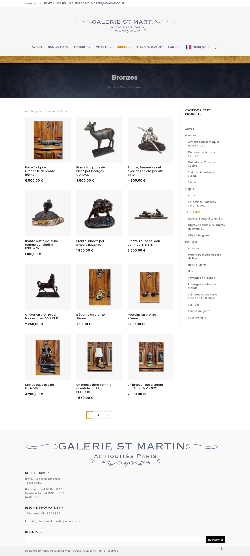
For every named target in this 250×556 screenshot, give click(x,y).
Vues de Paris (197, 317)
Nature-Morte (197, 265)
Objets (122, 47)
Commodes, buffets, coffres (201, 154)
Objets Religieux (198, 235)
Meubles (102, 47)
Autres (189, 129)
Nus (190, 271)
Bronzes (195, 212)
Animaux (193, 248)
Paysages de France (201, 278)
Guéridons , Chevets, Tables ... (201, 164)
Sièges (192, 182)
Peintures (79, 47)
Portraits (193, 304)
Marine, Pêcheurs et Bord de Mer (204, 256)
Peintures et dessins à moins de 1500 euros (202, 296)
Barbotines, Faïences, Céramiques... (202, 203)
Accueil (37, 47)
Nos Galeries (58, 47)
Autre (191, 195)
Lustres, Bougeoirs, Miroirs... (206, 218)
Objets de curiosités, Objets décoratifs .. (206, 226)
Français (199, 47)
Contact (174, 47)
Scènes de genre (199, 311)
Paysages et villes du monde (202, 286)
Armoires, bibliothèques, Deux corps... (204, 143)
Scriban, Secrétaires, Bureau (201, 174)
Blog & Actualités (149, 47)
